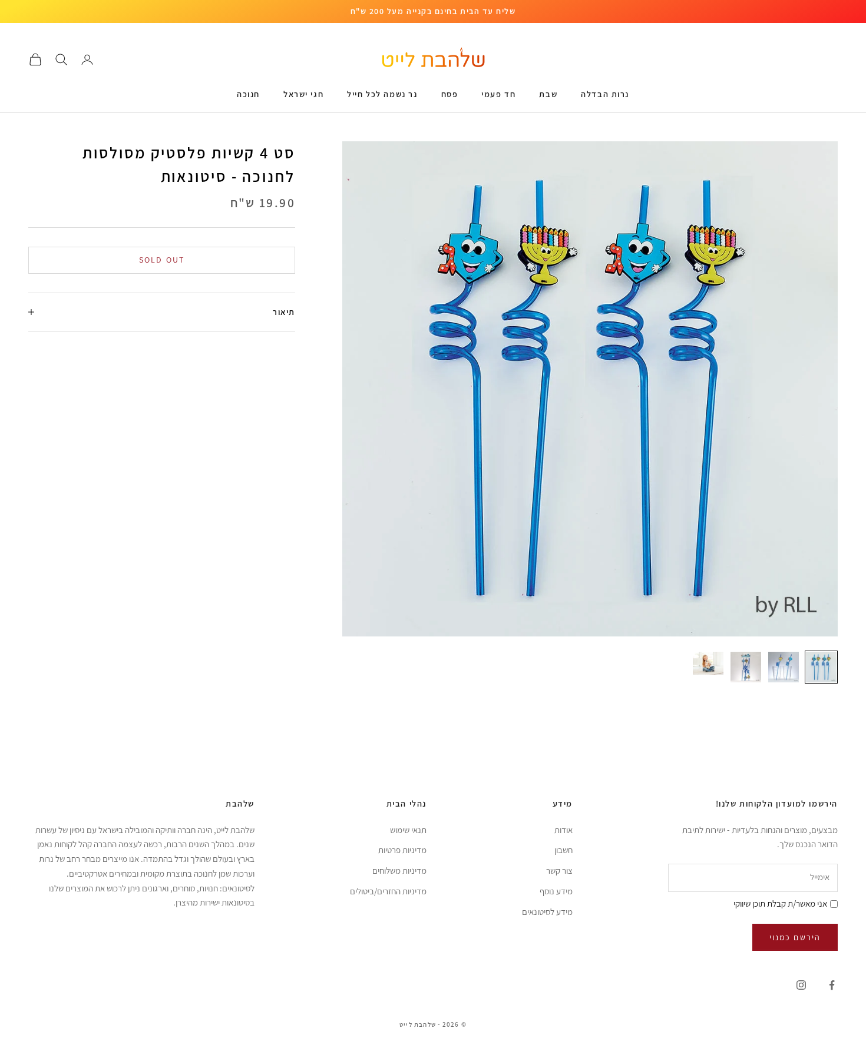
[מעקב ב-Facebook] (832, 985)
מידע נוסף (556, 891)
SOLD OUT (161, 259)
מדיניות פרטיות (402, 849)
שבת (548, 94)
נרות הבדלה (605, 94)
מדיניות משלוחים (399, 870)
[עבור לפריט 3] (745, 667)
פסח (449, 94)
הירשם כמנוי (795, 937)
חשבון (563, 849)
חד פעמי (498, 94)
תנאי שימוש (408, 829)
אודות (563, 829)
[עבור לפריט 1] (821, 667)
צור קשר (559, 870)
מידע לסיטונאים (547, 911)
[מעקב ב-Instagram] (801, 985)
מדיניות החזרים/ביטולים (388, 891)
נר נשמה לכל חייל (382, 94)
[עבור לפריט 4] (708, 663)
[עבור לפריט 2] (783, 667)
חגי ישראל (303, 94)
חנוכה (248, 94)
